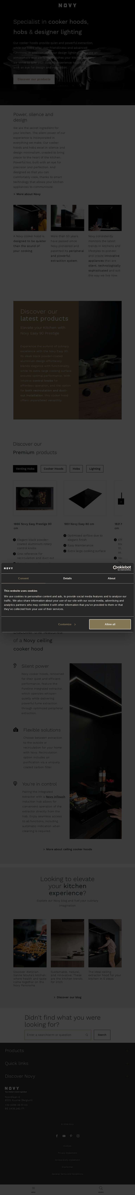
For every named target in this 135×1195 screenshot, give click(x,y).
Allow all (110, 624)
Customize (64, 624)
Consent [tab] (23, 578)
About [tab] (111, 578)
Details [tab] (67, 578)
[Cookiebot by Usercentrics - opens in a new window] (115, 568)
